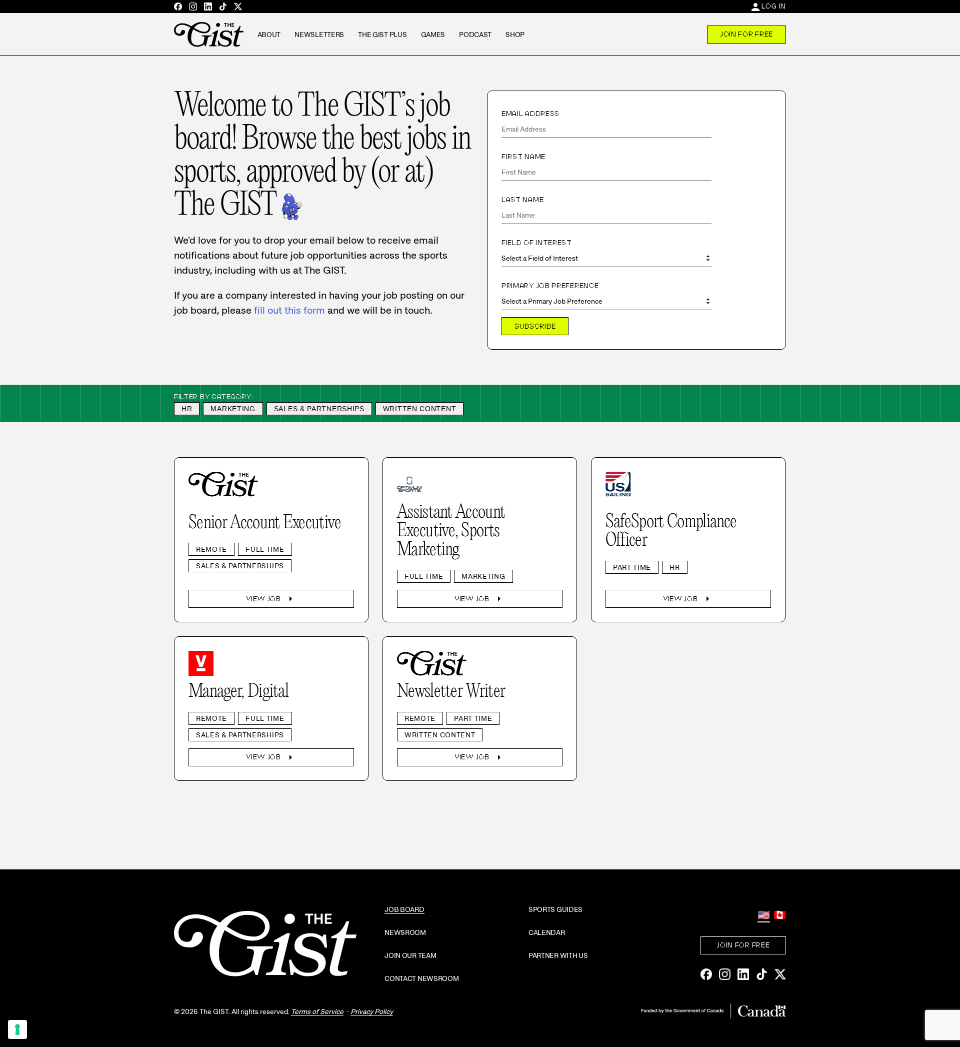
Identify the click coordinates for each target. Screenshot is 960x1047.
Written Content (419, 409)
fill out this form (289, 310)
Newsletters (319, 34)
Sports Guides (555, 909)
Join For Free (746, 34)
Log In (774, 6)
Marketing (232, 409)
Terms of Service (317, 1011)
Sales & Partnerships (319, 409)
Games (433, 34)
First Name (524, 157)
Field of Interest (537, 243)
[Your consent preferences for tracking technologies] (17, 1029)
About (269, 34)
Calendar (546, 932)
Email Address (531, 114)
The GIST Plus (382, 34)
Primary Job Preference (550, 286)
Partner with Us (558, 955)
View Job (271, 599)
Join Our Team (410, 955)
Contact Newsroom (421, 978)
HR (187, 409)
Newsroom (405, 932)
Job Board (404, 909)
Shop (515, 34)
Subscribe (535, 326)
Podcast (475, 34)
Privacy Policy (371, 1011)
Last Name (523, 200)
